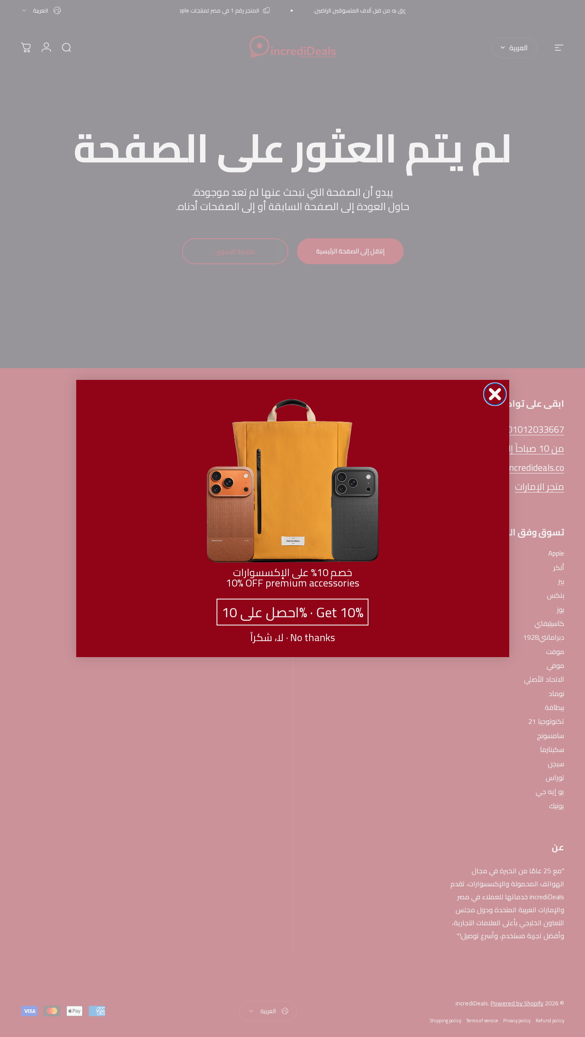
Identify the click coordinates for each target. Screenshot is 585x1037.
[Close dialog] (495, 394)
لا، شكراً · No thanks (292, 637)
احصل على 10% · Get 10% (292, 612)
